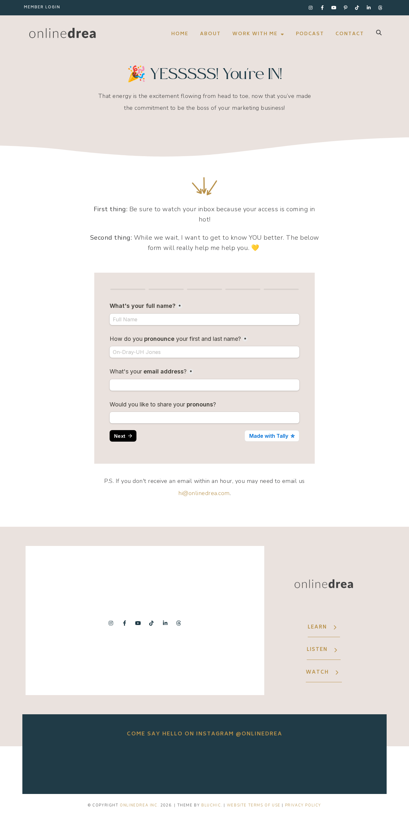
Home (180, 34)
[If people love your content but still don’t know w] (276, 765)
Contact (350, 34)
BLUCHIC (211, 805)
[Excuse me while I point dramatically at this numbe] (347, 765)
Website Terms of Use (254, 805)
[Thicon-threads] (380, 7)
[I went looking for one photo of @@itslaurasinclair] (61, 765)
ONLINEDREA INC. (139, 805)
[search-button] (379, 32)
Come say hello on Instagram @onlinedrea (204, 734)
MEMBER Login (42, 7)
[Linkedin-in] (368, 7)
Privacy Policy (303, 805)
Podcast (310, 34)
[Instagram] (310, 7)
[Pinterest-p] (345, 7)
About (210, 34)
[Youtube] (333, 7)
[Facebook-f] (322, 7)
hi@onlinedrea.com (204, 493)
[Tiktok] (357, 7)
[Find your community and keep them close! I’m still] (204, 765)
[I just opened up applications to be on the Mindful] (133, 765)
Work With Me (255, 34)
